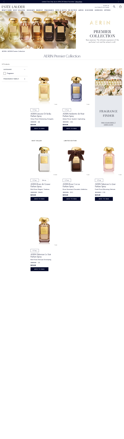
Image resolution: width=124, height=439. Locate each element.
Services (99, 10)
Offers (107, 10)
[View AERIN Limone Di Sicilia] (44, 87)
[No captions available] (108, 99)
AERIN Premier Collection (16, 51)
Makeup (39, 10)
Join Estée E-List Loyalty (102, 7)
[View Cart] (120, 7)
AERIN (4, 51)
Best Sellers (19, 10)
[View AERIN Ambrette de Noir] (76, 87)
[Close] (123, 1)
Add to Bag (39, 128)
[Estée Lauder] (13, 6)
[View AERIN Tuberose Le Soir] (44, 228)
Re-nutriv (72, 10)
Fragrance (49, 10)
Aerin (81, 10)
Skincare (31, 10)
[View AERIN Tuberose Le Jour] (108, 157)
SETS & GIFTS (61, 10)
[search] (114, 7)
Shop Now (78, 2)
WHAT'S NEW (7, 10)
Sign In (106, 5)
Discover (89, 10)
